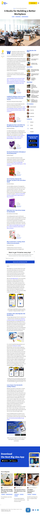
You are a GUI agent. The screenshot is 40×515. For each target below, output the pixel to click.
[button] (19, 252)
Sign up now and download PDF (20, 262)
